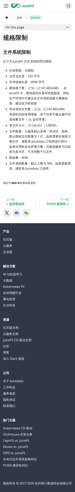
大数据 (7, 280)
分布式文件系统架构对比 (20, 459)
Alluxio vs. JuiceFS (15, 447)
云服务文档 (10, 334)
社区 (6, 346)
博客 (6, 352)
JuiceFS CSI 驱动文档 (17, 340)
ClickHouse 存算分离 (17, 434)
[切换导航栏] (6, 6)
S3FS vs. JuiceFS (14, 453)
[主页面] (6, 18)
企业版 (7, 252)
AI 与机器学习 (12, 274)
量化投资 (9, 299)
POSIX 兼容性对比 (15, 465)
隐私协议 (9, 399)
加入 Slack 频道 (13, 358)
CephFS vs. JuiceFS (16, 440)
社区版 (7, 239)
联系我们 (9, 406)
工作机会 (9, 387)
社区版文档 (10, 327)
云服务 (7, 245)
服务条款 (9, 393)
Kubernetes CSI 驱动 (17, 428)
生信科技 (9, 305)
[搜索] (68, 5)
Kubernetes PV (14, 286)
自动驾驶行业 (12, 293)
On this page (15, 27)
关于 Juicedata (13, 381)
